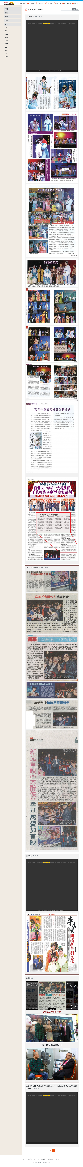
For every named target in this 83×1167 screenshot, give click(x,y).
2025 (6, 27)
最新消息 (22, 3)
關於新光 (76, 3)
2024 (6, 31)
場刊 (6, 20)
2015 (6, 44)
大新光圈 (58, 3)
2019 (6, 34)
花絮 (6, 13)
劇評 (6, 17)
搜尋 (74, 9)
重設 (77, 9)
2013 (6, 50)
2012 (6, 53)
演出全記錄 (67, 3)
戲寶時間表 (41, 3)
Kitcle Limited (63, 1164)
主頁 (24, 1159)
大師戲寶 (31, 3)
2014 (6, 47)
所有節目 (50, 3)
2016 (6, 40)
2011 (6, 57)
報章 (6, 24)
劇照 (6, 9)
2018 (6, 37)
